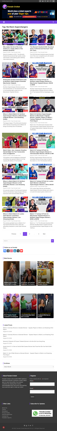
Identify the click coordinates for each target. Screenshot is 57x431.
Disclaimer (5, 411)
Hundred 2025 (7, 76)
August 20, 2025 (33, 186)
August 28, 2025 (33, 52)
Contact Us (5, 416)
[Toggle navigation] (4, 22)
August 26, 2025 (33, 86)
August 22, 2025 (33, 155)
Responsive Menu (53, 1)
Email (32, 388)
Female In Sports (6, 417)
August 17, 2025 (33, 220)
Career (4, 409)
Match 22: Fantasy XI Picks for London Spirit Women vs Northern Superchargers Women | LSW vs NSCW (41, 182)
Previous (14, 234)
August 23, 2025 (6, 155)
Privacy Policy (6, 412)
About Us (4, 408)
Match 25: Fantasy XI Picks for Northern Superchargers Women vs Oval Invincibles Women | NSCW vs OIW (42, 151)
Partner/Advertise (7, 414)
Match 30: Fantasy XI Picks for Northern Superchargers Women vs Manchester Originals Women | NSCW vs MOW (41, 82)
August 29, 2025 (6, 52)
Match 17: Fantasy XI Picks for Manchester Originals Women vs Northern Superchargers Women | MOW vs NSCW (40, 216)
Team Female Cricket (15, 52)
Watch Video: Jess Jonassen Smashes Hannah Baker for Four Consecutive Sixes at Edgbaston (15, 151)
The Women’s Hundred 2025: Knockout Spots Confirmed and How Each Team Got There (42, 48)
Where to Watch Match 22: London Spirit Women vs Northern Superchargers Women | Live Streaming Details (13, 216)
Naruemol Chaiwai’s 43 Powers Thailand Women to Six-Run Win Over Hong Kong (24, 341)
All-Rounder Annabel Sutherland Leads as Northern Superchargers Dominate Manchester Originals (15, 81)
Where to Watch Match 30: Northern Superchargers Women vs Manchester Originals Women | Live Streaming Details (14, 116)
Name (32, 381)
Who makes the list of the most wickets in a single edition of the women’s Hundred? (13, 48)
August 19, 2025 (6, 220)
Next (44, 234)
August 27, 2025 (6, 85)
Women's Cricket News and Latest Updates (14, 43)
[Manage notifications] (4, 427)
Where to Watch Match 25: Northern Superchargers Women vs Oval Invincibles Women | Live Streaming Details (14, 183)
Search (52, 240)
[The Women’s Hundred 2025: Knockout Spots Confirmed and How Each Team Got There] (42, 37)
